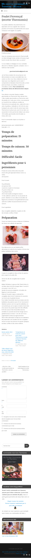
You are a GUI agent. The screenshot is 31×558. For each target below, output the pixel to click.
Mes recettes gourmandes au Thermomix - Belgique (15, 5)
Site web (3, 412)
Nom (3, 401)
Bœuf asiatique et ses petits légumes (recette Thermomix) (23, 368)
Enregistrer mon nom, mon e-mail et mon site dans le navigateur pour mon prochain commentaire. (14, 419)
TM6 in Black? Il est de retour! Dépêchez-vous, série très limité (8, 350)
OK (26, 445)
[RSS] (29, 3)
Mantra (18, 553)
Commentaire (3, 387)
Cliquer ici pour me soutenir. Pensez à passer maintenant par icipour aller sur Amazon (15, 503)
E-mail (3, 407)
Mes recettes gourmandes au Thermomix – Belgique (15, 552)
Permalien (13, 360)
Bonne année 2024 (7, 332)
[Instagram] (26, 3)
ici (2, 90)
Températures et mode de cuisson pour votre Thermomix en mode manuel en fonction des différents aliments (21, 337)
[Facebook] (24, 3)
